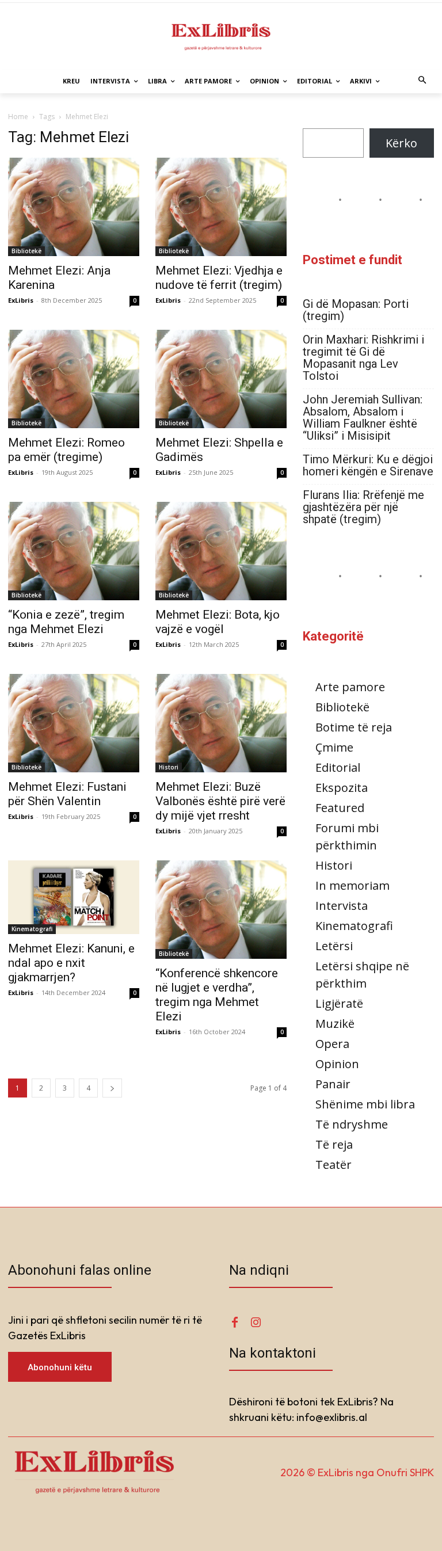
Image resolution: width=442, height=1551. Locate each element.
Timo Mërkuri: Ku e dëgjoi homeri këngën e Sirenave (368, 466)
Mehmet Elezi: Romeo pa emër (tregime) (66, 450)
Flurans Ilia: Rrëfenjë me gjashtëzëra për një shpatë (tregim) (363, 507)
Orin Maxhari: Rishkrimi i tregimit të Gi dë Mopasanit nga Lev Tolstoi (363, 358)
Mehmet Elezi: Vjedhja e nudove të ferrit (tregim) (219, 278)
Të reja (334, 1144)
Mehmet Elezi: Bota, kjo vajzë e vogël (217, 622)
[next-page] (112, 1088)
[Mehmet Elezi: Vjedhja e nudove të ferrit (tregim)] (221, 207)
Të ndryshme (351, 1124)
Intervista (341, 905)
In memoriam (352, 885)
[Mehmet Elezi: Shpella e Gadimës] (221, 379)
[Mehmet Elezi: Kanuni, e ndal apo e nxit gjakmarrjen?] (73, 897)
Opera (332, 1043)
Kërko (401, 143)
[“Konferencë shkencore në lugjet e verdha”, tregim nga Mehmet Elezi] (221, 909)
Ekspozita (341, 787)
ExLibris (20, 300)
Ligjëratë (339, 1003)
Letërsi (334, 946)
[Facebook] (235, 1322)
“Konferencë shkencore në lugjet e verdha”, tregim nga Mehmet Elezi (216, 994)
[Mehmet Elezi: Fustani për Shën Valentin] (73, 723)
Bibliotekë (26, 251)
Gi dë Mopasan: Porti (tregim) (356, 310)
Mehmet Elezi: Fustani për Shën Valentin (67, 794)
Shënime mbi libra (365, 1104)
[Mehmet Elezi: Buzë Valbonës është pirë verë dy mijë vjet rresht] (221, 723)
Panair (332, 1084)
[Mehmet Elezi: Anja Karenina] (73, 207)
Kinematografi (32, 929)
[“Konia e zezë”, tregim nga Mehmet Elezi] (73, 551)
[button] (423, 81)
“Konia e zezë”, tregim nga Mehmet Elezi (66, 622)
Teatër (333, 1164)
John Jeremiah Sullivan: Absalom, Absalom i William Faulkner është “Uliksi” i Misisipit (362, 418)
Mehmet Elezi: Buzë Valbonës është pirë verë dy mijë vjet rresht (220, 801)
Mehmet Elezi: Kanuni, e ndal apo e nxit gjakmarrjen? (71, 963)
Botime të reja (353, 727)
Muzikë (335, 1023)
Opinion (337, 1064)
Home (18, 116)
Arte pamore (350, 687)
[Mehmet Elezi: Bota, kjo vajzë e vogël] (221, 551)
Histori (168, 767)
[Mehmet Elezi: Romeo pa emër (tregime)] (73, 379)
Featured (339, 807)
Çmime (334, 747)
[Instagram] (255, 1322)
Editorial (337, 767)
